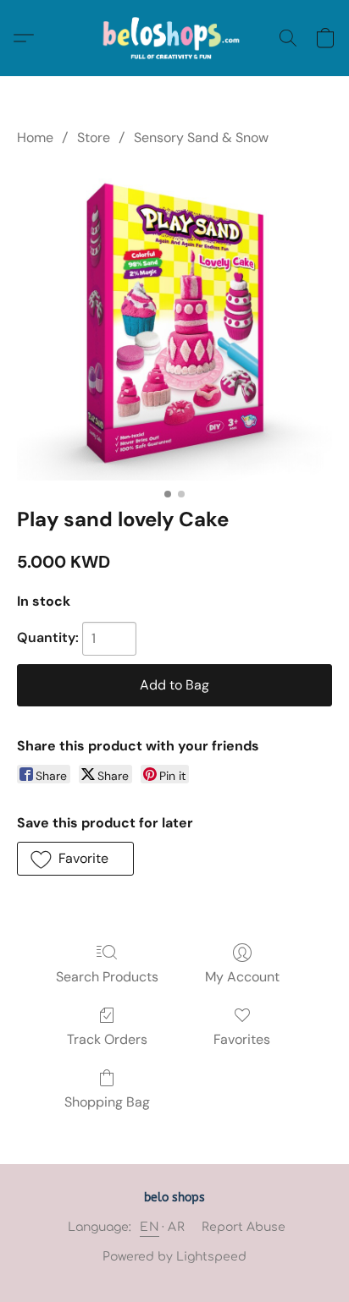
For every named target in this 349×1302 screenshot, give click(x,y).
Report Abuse (243, 1227)
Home (35, 137)
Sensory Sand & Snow (201, 137)
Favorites (241, 1039)
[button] (175, 38)
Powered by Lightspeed (174, 1256)
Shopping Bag (107, 1102)
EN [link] (149, 1227)
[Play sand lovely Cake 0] (174, 323)
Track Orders (107, 1039)
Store (93, 137)
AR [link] (176, 1227)
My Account (242, 977)
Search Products (107, 977)
